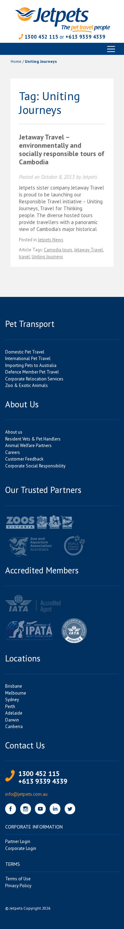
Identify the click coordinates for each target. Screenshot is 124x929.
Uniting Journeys (47, 257)
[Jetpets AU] (62, 19)
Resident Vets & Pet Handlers (33, 439)
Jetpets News (50, 240)
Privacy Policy (18, 886)
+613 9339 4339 (85, 36)
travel (24, 257)
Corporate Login (20, 848)
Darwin (12, 720)
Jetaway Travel (88, 250)
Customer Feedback (24, 459)
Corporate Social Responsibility (35, 466)
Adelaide (13, 713)
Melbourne (15, 693)
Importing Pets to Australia (30, 365)
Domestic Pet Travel (24, 352)
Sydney (12, 700)
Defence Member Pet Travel (32, 372)
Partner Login (17, 841)
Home (16, 61)
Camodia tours (58, 250)
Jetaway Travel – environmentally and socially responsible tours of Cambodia (61, 149)
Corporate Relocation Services (34, 379)
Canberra (14, 726)
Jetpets (90, 177)
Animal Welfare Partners (28, 445)
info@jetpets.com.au (26, 794)
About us (13, 432)
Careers (12, 452)
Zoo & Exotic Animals (26, 385)
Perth (10, 706)
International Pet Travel (28, 358)
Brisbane (13, 686)
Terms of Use (18, 879)
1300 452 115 (41, 36)
